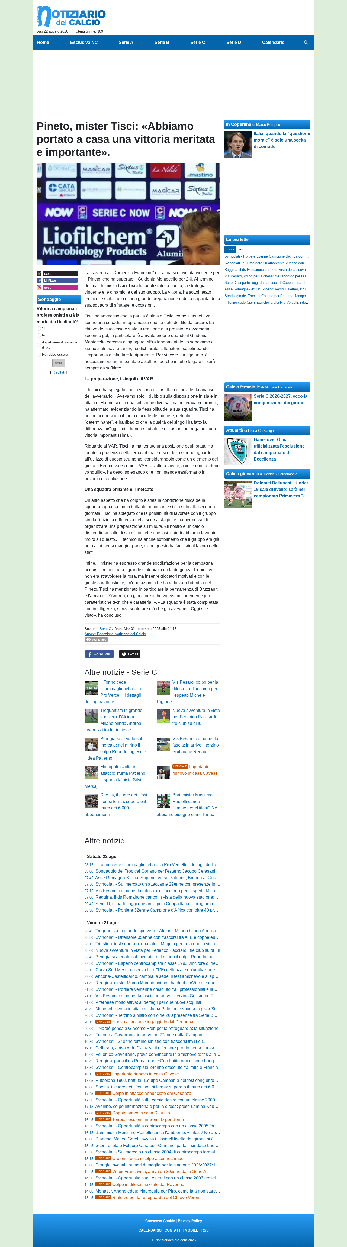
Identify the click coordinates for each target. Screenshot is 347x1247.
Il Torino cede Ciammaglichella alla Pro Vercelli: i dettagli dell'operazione (165, 864)
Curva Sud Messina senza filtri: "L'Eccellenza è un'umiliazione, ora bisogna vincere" (176, 970)
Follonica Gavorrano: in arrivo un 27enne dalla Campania (150, 1035)
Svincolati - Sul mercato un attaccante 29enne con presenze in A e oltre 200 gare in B (177, 884)
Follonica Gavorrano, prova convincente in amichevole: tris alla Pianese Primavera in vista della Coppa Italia (199, 1054)
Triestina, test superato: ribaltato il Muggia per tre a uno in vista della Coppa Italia (172, 943)
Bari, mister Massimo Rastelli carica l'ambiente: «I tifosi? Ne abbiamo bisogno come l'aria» (182, 1132)
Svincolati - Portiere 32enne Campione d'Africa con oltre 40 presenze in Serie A (171, 910)
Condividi (101, 654)
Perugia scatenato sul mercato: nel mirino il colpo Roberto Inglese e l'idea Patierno (174, 956)
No (44, 335)
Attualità (234, 430)
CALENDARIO (150, 1230)
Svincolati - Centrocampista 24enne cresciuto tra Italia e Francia (156, 1067)
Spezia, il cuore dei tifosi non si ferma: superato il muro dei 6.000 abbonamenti (170, 1087)
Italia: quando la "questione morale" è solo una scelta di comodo (282, 140)
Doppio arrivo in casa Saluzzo (133, 1113)
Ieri (240, 249)
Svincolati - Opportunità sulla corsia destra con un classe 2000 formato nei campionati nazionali (186, 1100)
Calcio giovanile (242, 473)
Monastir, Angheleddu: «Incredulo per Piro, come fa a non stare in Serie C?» (168, 1191)
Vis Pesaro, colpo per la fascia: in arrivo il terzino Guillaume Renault (195, 745)
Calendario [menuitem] (273, 42)
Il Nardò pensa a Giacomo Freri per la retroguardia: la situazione (157, 1028)
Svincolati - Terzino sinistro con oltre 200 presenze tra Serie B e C (158, 1015)
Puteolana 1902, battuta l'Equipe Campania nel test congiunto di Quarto (164, 1080)
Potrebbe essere (55, 354)
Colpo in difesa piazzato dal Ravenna (140, 1184)
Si (43, 328)
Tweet (132, 654)
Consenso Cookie (160, 1221)
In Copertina (238, 124)
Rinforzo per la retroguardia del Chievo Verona (149, 1197)
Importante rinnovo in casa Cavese (138, 1074)
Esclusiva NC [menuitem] (84, 42)
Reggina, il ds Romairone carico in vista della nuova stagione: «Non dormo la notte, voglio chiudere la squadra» (202, 897)
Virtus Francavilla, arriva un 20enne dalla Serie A (151, 1171)
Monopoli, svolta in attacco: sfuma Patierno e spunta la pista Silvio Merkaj (165, 1009)
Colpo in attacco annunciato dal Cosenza (144, 1093)
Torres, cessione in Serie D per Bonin (140, 1119)
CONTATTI (173, 1230)
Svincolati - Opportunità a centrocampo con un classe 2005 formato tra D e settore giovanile (183, 1126)
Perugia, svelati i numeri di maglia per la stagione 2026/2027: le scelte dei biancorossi (177, 1165)
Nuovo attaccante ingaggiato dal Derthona (145, 1022)
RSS (205, 1230)
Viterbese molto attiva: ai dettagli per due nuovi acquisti (148, 1002)
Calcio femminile (243, 387)
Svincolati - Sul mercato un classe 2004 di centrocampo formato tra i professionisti (173, 1152)
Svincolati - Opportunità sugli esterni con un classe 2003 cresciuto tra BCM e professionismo (183, 1178)
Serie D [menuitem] (233, 42)
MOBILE (191, 1230)
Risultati (58, 372)
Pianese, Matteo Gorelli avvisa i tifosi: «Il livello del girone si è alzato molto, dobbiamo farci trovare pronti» (196, 1139)
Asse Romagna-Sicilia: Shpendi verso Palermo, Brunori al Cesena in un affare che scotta (180, 877)
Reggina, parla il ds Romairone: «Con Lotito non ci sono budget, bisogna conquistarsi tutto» (183, 1061)
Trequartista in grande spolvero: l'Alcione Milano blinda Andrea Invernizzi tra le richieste (179, 930)
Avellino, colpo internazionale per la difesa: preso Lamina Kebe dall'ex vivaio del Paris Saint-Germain (192, 1106)
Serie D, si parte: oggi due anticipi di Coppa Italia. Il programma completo (165, 903)
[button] (58, 363)
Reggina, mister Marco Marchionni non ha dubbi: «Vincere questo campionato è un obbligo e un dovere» (195, 983)
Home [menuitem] (43, 42)
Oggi (230, 249)
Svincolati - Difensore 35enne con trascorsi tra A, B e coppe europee (160, 937)
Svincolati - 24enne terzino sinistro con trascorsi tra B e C (150, 1041)
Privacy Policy (190, 1221)
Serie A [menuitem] (126, 42)
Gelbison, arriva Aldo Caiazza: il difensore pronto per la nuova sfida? (161, 1048)
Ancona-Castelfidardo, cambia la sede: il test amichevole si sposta (158, 976)
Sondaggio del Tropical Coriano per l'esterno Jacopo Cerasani (155, 871)
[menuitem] (305, 42)
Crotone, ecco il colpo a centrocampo (140, 1158)
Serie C (105, 629)
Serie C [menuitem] (197, 42)
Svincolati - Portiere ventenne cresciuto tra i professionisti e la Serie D (162, 989)
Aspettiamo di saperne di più (59, 344)
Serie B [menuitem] (162, 42)
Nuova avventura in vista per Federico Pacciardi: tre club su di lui (196, 717)
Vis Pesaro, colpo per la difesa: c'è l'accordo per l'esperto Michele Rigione (166, 890)
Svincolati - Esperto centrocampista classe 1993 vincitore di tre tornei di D (165, 963)
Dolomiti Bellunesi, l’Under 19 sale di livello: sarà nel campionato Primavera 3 (281, 489)
